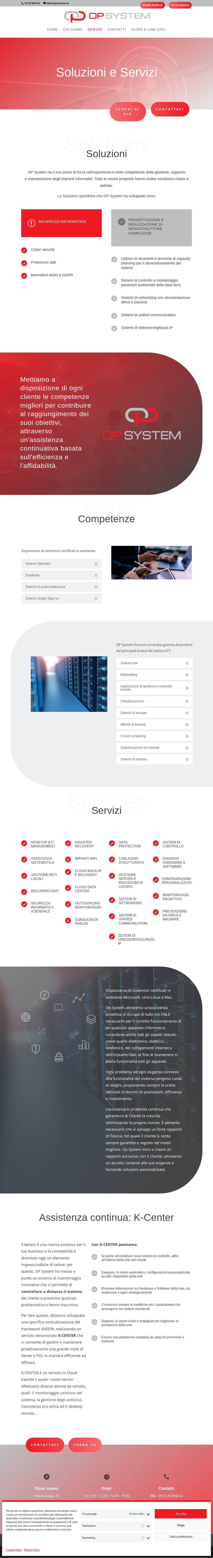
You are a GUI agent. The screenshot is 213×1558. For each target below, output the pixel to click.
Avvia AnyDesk (180, 5)
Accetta (181, 1514)
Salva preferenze (180, 1536)
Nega (181, 1525)
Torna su (85, 1445)
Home (52, 29)
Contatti (117, 29)
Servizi (95, 29)
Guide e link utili (148, 29)
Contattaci (170, 109)
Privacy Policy (32, 1549)
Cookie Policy (14, 1549)
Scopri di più (128, 111)
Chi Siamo (72, 29)
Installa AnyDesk (152, 5)
